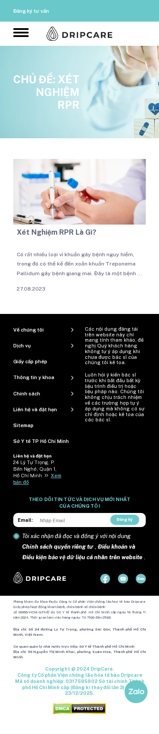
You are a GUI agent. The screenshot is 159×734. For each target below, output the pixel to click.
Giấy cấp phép (30, 361)
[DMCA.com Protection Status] (79, 708)
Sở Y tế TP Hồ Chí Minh (41, 441)
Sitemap (23, 425)
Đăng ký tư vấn (31, 11)
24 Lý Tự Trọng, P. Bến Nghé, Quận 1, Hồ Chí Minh (35, 469)
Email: (25, 520)
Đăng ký (124, 519)
